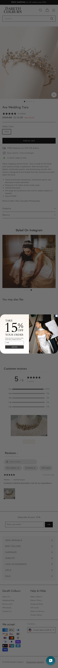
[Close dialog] (56, 316)
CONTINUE (14, 347)
